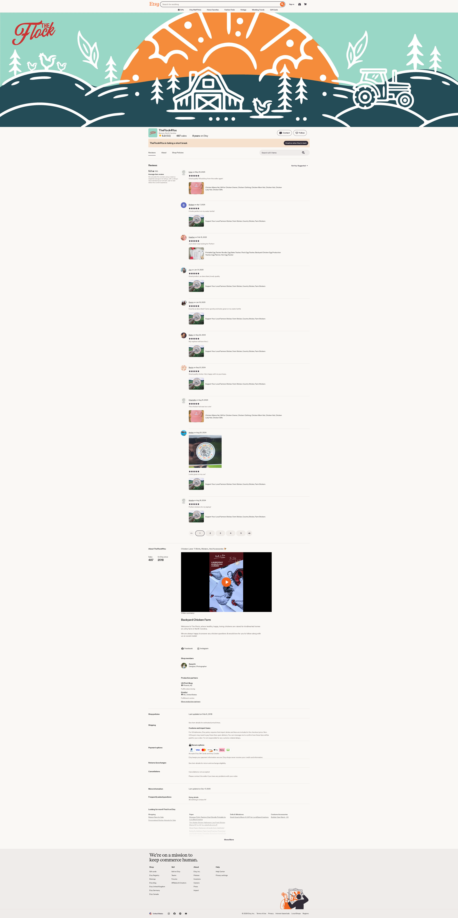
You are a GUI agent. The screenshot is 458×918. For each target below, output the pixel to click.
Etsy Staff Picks (195, 10)
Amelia (191, 500)
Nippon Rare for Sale (156, 817)
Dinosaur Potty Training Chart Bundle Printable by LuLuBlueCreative (207, 818)
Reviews (152, 152)
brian (190, 172)
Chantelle (192, 400)
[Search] (282, 4)
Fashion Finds (229, 10)
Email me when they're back (296, 143)
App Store (157, 902)
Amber (191, 432)
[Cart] (305, 4)
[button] (284, 133)
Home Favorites (213, 10)
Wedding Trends (258, 10)
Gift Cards (274, 10)
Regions (306, 913)
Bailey (191, 335)
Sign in (291, 4)
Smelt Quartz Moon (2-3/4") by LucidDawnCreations (249, 817)
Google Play (175, 902)
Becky (191, 367)
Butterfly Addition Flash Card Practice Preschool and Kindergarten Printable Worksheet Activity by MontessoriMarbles (207, 833)
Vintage (243, 10)
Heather (192, 237)
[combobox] (219, 4)
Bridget (191, 205)
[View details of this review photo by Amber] (205, 451)
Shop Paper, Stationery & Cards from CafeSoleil (206, 828)
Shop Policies (178, 152)
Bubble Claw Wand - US (280, 817)
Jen (190, 270)
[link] (191, 533)
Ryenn (191, 302)
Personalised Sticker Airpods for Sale (162, 820)
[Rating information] (160, 135)
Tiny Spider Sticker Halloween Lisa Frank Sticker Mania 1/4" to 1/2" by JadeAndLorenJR (207, 824)
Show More (229, 840)
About (163, 152)
